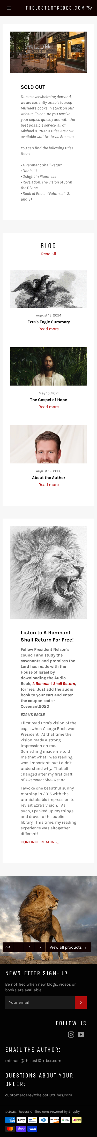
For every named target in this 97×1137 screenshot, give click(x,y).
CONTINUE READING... (40, 841)
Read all (48, 253)
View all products (68, 947)
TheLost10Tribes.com (49, 8)
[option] (48, 920)
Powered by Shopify (65, 1111)
